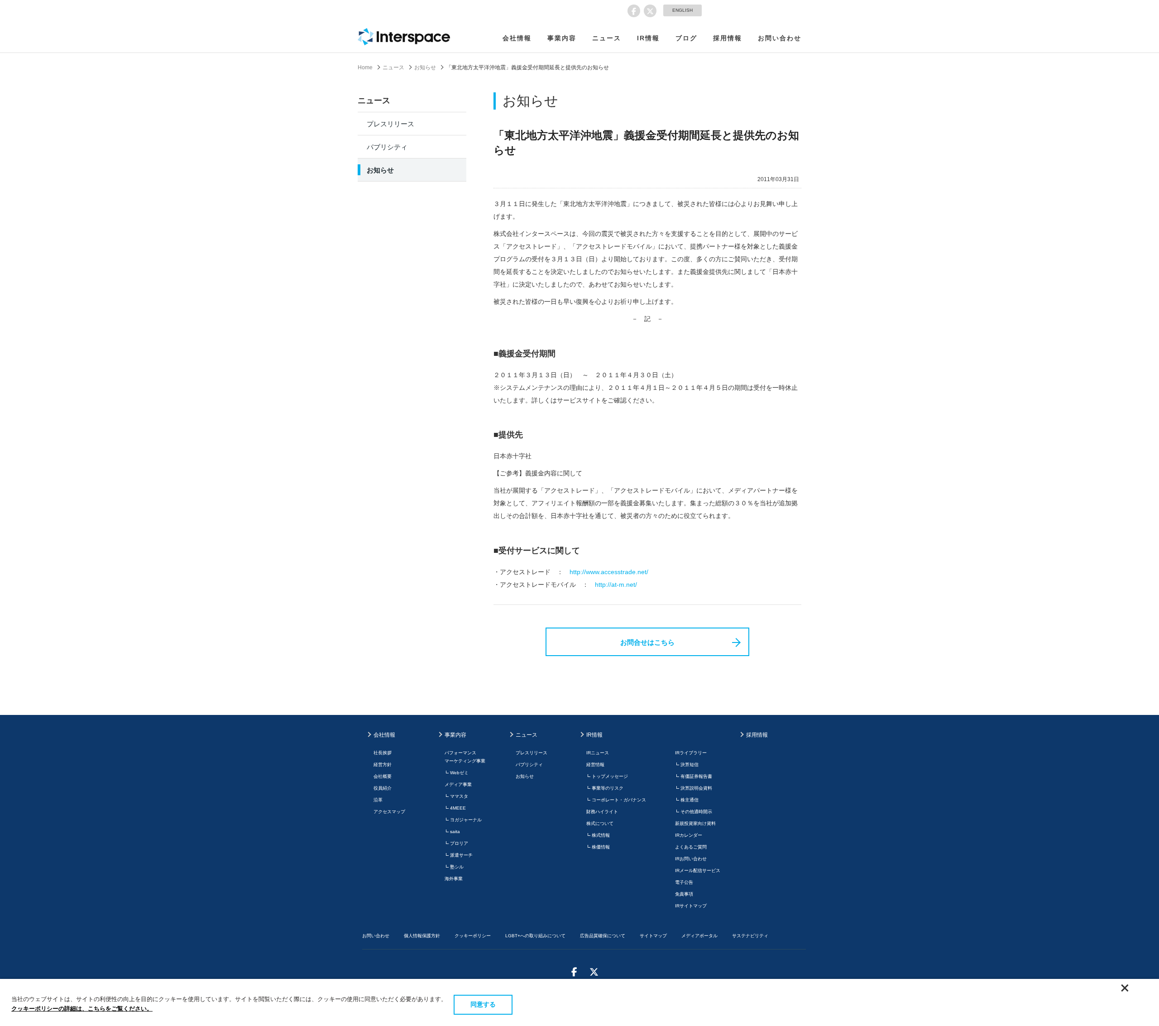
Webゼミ (459, 772)
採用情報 (727, 38)
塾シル (457, 866)
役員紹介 (383, 788)
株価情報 (601, 846)
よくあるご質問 (691, 846)
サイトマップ (653, 935)
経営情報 (595, 764)
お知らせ (425, 67)
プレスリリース (390, 124)
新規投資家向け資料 (695, 823)
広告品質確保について (602, 935)
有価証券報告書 (696, 776)
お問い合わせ (779, 38)
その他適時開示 (696, 811)
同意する (483, 1004)
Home (365, 67)
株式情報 (601, 835)
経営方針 (383, 764)
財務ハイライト (602, 811)
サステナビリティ (750, 935)
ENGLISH (682, 10)
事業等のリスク (607, 788)
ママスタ (459, 796)
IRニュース (597, 752)
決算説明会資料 (696, 788)
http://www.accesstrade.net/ (609, 571)
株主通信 (689, 799)
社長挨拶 (383, 752)
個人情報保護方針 (422, 935)
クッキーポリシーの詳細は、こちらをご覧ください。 (82, 1008)
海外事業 (454, 878)
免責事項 (684, 894)
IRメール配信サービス (697, 870)
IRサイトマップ (691, 905)
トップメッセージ (610, 776)
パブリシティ (387, 147)
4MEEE (458, 807)
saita (455, 831)
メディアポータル (699, 935)
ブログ (686, 38)
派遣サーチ (461, 855)
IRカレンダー (688, 835)
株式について (599, 823)
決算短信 (689, 764)
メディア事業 (458, 784)
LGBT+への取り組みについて (535, 935)
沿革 (378, 799)
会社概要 (383, 776)
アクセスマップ (389, 811)
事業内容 (561, 38)
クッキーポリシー (473, 935)
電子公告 (684, 882)
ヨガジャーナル (466, 819)
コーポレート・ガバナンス (619, 799)
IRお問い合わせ (691, 858)
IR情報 (648, 38)
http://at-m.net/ (616, 584)
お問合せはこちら (647, 642)
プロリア (459, 843)
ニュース (606, 38)
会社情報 (517, 38)
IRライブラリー (691, 752)
